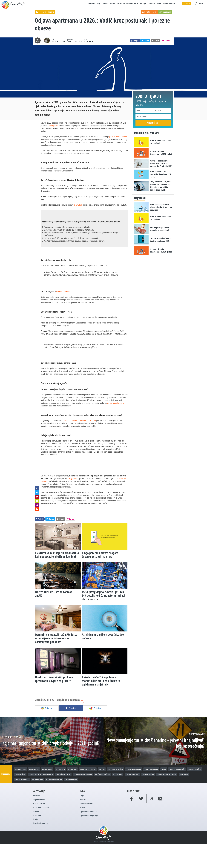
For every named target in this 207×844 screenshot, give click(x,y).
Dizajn (159, 4)
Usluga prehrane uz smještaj (167, 774)
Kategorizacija (165, 12)
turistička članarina (88, 421)
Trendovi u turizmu (151, 769)
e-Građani (78, 205)
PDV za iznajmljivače (132, 774)
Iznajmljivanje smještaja (54, 779)
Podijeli (135, 41)
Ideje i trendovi (102, 4)
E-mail (157, 41)
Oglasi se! (186, 4)
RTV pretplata (117, 774)
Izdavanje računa (71, 779)
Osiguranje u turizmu (133, 769)
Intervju (143, 4)
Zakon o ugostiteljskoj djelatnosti (41, 774)
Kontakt (83, 799)
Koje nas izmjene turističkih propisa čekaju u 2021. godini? (51, 743)
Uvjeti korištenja (86, 803)
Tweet (146, 41)
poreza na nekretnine (118, 137)
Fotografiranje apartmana (83, 774)
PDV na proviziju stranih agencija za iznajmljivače (160, 229)
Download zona (169, 4)
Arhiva (82, 807)
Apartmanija (72, 769)
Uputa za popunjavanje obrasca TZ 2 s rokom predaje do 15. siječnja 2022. (161, 163)
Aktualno (91, 4)
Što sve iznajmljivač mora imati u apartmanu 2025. (160, 239)
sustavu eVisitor (63, 291)
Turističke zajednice (21, 779)
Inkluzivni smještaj (194, 769)
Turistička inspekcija (63, 774)
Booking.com (60, 769)
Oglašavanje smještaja (102, 774)
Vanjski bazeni (34, 769)
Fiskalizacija (184, 774)
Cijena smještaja (20, 774)
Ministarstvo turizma (87, 769)
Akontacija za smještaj (115, 769)
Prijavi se (48, 708)
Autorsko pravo (20, 769)
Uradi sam (151, 4)
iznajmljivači (73, 479)
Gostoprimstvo (37, 779)
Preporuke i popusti (130, 4)
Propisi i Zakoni (116, 4)
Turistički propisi (149, 12)
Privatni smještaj (148, 774)
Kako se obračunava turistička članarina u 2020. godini (161, 174)
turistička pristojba (70, 421)
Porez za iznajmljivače (177, 769)
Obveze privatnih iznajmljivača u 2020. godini (161, 152)
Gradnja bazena (47, 769)
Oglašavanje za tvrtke (88, 811)
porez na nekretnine (115, 403)
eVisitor (101, 769)
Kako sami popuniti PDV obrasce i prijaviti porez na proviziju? (161, 207)
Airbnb (164, 769)
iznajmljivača (52, 126)
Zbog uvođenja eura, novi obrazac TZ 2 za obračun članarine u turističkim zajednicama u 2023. (160, 185)
